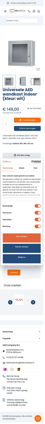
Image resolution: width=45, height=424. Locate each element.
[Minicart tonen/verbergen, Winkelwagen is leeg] (39, 11)
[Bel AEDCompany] (29, 11)
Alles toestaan (21, 236)
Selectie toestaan (21, 247)
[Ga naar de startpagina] (17, 11)
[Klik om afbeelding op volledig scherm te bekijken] (22, 53)
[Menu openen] (5, 11)
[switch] (38, 212)
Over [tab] (35, 168)
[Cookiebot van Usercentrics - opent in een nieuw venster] (31, 161)
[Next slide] (33, 302)
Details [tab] (21, 168)
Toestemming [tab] (8, 168)
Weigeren (21, 257)
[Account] (34, 11)
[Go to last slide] (10, 302)
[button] (22, 331)
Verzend (13, 272)
